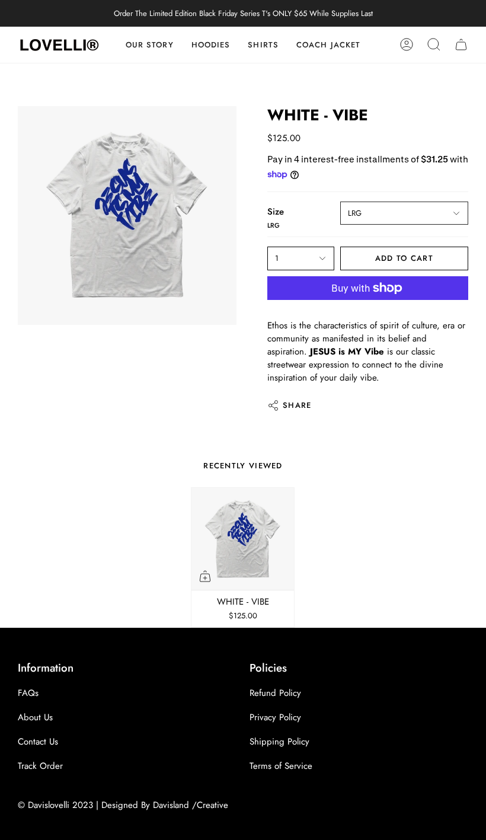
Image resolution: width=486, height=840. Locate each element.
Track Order (40, 765)
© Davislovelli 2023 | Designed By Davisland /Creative (123, 805)
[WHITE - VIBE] (242, 539)
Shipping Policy (279, 741)
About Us (35, 717)
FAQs (28, 693)
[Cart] (461, 45)
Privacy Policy (275, 717)
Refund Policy (275, 693)
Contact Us (38, 741)
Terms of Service (281, 765)
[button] (263, 45)
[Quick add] (205, 576)
